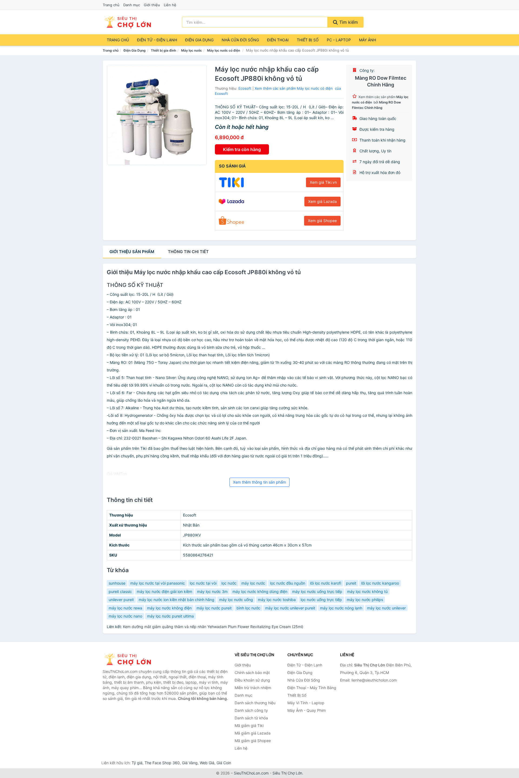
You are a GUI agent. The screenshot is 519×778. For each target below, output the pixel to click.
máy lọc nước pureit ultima (170, 616)
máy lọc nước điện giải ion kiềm (164, 591)
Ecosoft (244, 88)
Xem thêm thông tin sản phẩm (259, 482)
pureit (351, 583)
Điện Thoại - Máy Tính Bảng (311, 687)
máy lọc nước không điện (169, 608)
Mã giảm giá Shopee (253, 740)
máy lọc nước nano (125, 616)
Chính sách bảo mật (252, 672)
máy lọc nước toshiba (277, 599)
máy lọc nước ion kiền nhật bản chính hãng (176, 599)
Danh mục (131, 5)
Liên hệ (170, 5)
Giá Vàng (190, 762)
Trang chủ (111, 5)
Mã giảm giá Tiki (249, 725)
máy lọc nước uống (236, 599)
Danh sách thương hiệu (255, 702)
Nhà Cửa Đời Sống (240, 40)
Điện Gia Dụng (199, 40)
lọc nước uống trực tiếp (321, 599)
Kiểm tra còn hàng (242, 149)
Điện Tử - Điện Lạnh (157, 40)
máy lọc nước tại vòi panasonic (157, 583)
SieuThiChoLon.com (251, 773)
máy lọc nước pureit (214, 608)
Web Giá (207, 762)
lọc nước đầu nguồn (287, 583)
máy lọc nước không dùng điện (259, 591)
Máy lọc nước (191, 50)
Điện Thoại (278, 40)
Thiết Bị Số (308, 40)
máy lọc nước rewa (125, 608)
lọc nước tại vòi (203, 583)
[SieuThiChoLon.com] (127, 22)
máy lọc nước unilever (386, 608)
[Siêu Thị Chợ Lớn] (130, 659)
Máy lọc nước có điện (224, 50)
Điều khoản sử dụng (252, 680)
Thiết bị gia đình (163, 50)
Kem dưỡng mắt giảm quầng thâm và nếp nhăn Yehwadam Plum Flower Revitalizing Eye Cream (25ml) (213, 626)
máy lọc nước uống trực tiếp (317, 591)
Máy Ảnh (367, 40)
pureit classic (120, 591)
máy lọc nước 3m (212, 591)
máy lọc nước (253, 583)
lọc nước (229, 583)
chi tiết (188, 251)
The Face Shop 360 (162, 762)
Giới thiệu (152, 5)
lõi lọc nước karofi (325, 583)
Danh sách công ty (251, 710)
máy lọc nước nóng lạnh (341, 608)
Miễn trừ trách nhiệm (253, 687)
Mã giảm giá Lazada (253, 733)
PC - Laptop (339, 40)
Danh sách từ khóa (251, 718)
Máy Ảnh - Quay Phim (306, 710)
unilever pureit (121, 599)
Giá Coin (224, 762)
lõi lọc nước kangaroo (380, 583)
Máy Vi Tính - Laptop (305, 702)
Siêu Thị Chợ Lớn (287, 773)
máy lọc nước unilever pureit (290, 608)
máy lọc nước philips (365, 599)
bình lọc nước (248, 608)
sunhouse (117, 583)
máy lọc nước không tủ (367, 591)
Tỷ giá (137, 762)
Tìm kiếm (348, 22)
